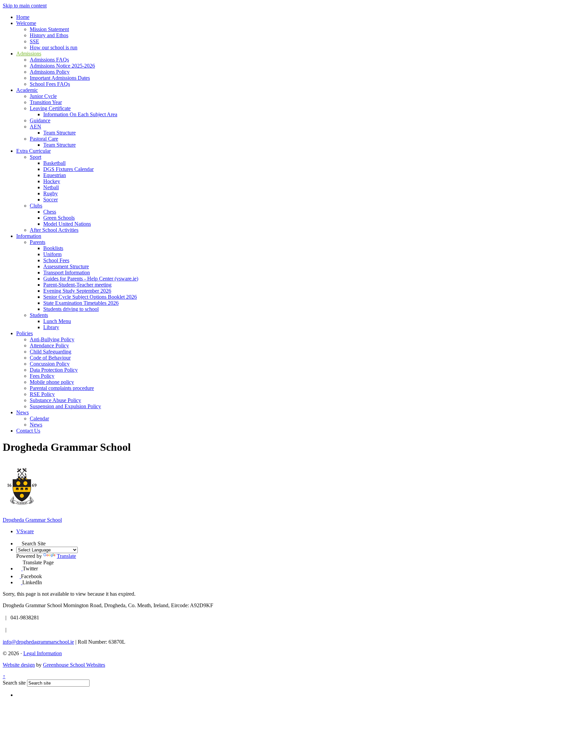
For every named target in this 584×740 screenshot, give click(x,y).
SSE (34, 41)
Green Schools (59, 218)
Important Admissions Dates (60, 78)
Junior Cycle (43, 96)
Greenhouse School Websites (74, 665)
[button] (19, 542)
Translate (66, 556)
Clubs (36, 205)
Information (28, 236)
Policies (24, 333)
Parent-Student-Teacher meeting (77, 285)
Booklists (53, 248)
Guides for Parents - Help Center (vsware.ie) (90, 278)
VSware (25, 531)
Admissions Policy (50, 72)
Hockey (51, 181)
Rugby (50, 193)
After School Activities (54, 230)
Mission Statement (49, 29)
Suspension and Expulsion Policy (65, 406)
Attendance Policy (49, 345)
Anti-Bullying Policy (52, 339)
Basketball (54, 163)
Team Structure (59, 132)
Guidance (40, 120)
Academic (27, 90)
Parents (37, 242)
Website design (19, 665)
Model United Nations (67, 224)
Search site (14, 683)
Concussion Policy (50, 364)
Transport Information (66, 272)
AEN (35, 126)
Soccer (50, 199)
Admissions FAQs (49, 60)
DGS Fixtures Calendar (68, 169)
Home (22, 17)
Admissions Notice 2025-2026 (62, 66)
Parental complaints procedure (62, 388)
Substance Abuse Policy (55, 400)
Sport (35, 157)
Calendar (39, 418)
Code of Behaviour (50, 358)
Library (51, 327)
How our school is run (53, 47)
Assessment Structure (66, 266)
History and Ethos (49, 35)
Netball (51, 187)
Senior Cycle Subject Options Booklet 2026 (90, 297)
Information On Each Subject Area (80, 114)
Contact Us (28, 431)
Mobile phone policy (52, 382)
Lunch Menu (57, 321)
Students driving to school (71, 309)
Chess (49, 212)
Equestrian (54, 175)
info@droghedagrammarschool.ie (38, 642)
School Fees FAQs (50, 84)
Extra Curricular (33, 151)
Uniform (52, 254)
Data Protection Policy (54, 370)
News (22, 412)
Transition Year (46, 102)
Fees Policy (42, 376)
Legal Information (42, 653)
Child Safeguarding (50, 351)
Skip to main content (25, 5)
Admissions (28, 53)
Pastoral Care (44, 139)
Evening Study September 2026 (77, 291)
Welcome (26, 23)
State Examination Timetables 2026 (81, 303)
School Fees (56, 260)
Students (39, 315)
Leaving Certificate (50, 108)
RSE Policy (42, 394)
